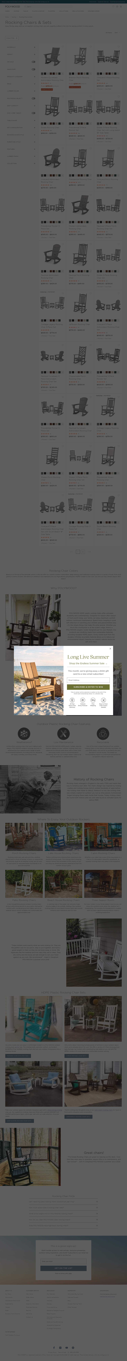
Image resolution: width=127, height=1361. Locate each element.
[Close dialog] (110, 648)
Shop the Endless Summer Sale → (88, 663)
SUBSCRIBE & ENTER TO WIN (88, 687)
